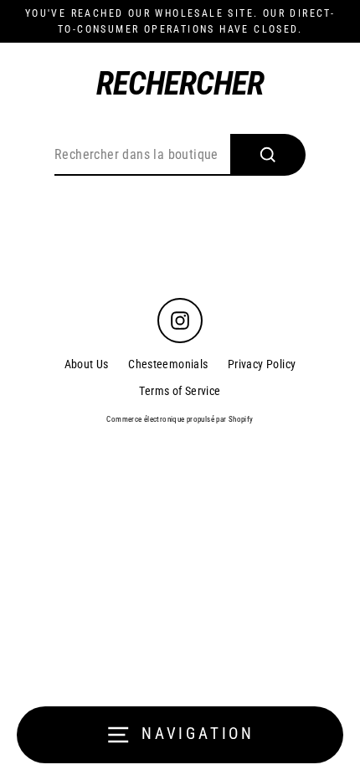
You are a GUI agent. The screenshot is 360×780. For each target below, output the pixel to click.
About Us (86, 364)
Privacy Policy (262, 364)
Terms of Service (179, 391)
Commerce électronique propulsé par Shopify (179, 419)
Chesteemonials (168, 364)
